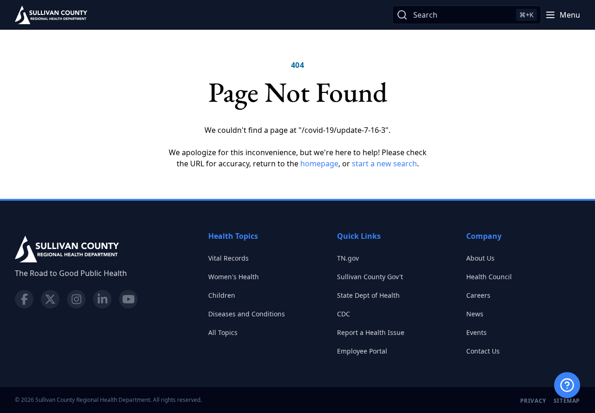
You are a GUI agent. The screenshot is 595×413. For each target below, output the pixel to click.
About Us (480, 258)
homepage (319, 163)
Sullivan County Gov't (370, 276)
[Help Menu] (567, 385)
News (474, 313)
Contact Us (483, 351)
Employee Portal (362, 351)
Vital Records (228, 258)
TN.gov (348, 258)
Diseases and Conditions (246, 313)
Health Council (489, 276)
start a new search (384, 163)
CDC (343, 313)
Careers (478, 295)
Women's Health (233, 276)
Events (476, 332)
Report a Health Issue (370, 332)
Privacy (533, 401)
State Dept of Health (368, 295)
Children (221, 295)
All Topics (223, 332)
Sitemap (567, 401)
